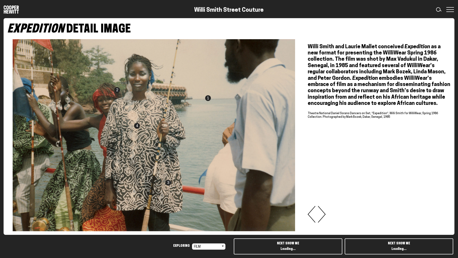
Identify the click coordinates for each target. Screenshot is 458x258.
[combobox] (208, 246)
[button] (449, 9)
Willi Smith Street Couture (229, 10)
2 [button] (117, 90)
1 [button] (208, 98)
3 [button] (168, 183)
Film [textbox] (197, 247)
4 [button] (137, 126)
